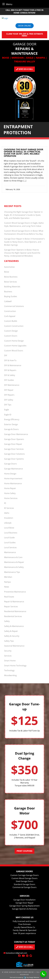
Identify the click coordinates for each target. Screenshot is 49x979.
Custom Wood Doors (13, 350)
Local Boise (9, 527)
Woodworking (10, 675)
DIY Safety (8, 400)
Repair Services (11, 606)
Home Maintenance (13, 483)
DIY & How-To (10, 360)
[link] (24, 170)
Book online (24, 25)
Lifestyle (7, 523)
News (6, 586)
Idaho (6, 513)
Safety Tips (9, 641)
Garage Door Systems (14, 459)
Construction (10, 311)
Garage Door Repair (13, 444)
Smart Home (10, 660)
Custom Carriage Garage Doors (24, 875)
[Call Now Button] (43, 974)
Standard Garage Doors (24, 884)
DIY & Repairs (10, 370)
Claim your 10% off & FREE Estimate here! (24, 35)
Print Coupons (24, 851)
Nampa (7, 582)
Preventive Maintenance (15, 591)
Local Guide (9, 537)
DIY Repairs (9, 395)
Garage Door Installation (24, 899)
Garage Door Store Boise (21, 972)
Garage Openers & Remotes (24, 909)
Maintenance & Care (13, 557)
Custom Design (11, 331)
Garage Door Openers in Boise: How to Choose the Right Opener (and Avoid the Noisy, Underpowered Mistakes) (22, 252)
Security (7, 650)
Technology (9, 670)
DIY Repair (8, 390)
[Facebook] (19, 956)
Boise (6, 271)
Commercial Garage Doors (25, 887)
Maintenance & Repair (14, 562)
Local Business (10, 532)
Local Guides (10, 542)
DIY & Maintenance (12, 365)
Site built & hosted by (24, 977)
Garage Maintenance (13, 468)
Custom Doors (10, 335)
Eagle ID (7, 414)
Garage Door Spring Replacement (24, 905)
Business (8, 291)
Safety (7, 621)
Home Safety (10, 493)
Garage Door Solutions (14, 454)
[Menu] (3, 3)
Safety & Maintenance (14, 626)
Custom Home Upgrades (15, 345)
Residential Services (13, 616)
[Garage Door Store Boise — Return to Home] (24, 18)
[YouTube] (23, 956)
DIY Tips (7, 404)
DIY (5, 355)
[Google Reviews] (31, 956)
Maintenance (10, 552)
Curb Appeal (9, 316)
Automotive (9, 267)
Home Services (10, 498)
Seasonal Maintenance (14, 646)
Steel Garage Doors (24, 881)
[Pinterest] (27, 956)
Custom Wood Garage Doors (24, 878)
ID (5, 503)
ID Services (9, 508)
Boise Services (10, 281)
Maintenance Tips (12, 572)
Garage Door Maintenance (16, 434)
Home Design (10, 473)
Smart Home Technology (15, 665)
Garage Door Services (14, 449)
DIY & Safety (9, 375)
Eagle (6, 409)
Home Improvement (13, 478)
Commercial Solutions (14, 306)
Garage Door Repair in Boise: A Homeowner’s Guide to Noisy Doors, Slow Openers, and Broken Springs (24, 241)
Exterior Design (11, 424)
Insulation (8, 518)
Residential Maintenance (15, 611)
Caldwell (8, 301)
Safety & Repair (11, 631)
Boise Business (10, 276)
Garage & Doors (11, 429)
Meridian (8, 577)
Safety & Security (11, 636)
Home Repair (10, 488)
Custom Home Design (14, 340)
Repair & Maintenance (14, 601)
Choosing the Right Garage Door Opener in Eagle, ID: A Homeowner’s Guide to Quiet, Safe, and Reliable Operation (23, 215)
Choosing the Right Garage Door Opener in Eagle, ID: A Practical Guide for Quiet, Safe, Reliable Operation (23, 152)
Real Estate (9, 596)
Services (8, 655)
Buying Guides (10, 296)
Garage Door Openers (14, 439)
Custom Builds (10, 321)
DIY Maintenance (11, 385)
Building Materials (12, 286)
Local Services (10, 547)
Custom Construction (13, 326)
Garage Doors (10, 463)
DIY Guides (9, 380)
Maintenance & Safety (14, 567)
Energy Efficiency (11, 419)
